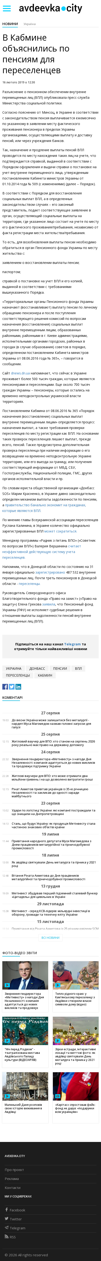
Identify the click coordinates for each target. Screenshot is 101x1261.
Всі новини (50, 938)
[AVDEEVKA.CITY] (50, 8)
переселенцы (18, 675)
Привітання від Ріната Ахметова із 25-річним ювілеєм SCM (55, 929)
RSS (13, 1237)
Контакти (12, 1187)
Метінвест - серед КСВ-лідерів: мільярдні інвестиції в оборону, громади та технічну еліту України (51, 912)
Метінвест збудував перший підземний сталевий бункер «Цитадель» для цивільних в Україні (55, 895)
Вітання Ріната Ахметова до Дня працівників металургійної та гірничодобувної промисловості (48, 877)
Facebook (17, 1210)
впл (78, 668)
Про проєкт (14, 1169)
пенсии (60, 668)
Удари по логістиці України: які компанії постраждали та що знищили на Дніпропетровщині (53, 812)
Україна (29, 24)
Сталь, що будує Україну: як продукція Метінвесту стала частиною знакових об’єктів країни (53, 825)
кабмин (45, 675)
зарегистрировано (50, 572)
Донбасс (37, 668)
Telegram (72, 644)
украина (13, 668)
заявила (48, 604)
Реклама (12, 1178)
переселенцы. (29, 583)
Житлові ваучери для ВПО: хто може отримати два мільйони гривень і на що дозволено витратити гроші (52, 777)
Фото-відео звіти (19, 952)
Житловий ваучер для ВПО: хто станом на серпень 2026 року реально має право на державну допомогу (53, 743)
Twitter (16, 1219)
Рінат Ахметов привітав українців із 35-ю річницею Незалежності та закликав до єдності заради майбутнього (50, 792)
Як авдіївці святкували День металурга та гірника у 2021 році (54, 864)
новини (10, 23)
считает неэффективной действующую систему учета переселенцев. (41, 552)
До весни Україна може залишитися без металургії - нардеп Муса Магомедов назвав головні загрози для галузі (51, 723)
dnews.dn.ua (20, 373)
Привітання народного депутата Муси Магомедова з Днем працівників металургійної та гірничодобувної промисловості (51, 844)
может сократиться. (60, 531)
